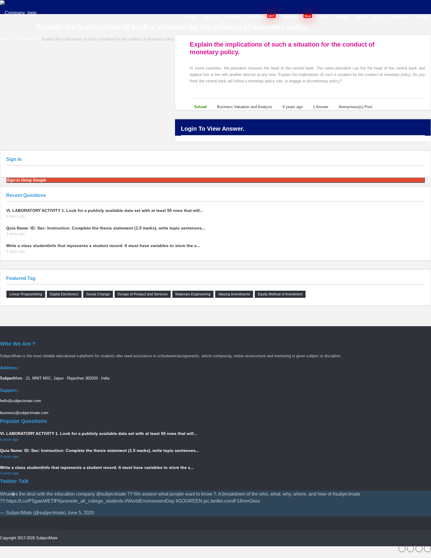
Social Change (98, 294)
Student (342, 17)
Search (422, 17)
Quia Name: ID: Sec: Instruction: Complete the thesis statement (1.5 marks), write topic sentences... (105, 228)
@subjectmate (111, 493)
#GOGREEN (189, 501)
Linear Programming (25, 294)
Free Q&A (262, 16)
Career (361, 17)
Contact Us (399, 17)
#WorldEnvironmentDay (149, 501)
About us (210, 17)
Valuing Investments (234, 294)
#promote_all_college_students (90, 501)
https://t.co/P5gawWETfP (32, 501)
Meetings (233, 17)
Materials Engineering (193, 294)
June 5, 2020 (80, 512)
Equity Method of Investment (280, 294)
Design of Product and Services (143, 294)
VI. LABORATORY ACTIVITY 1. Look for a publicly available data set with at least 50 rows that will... (104, 210)
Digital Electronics (64, 294)
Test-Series (297, 16)
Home (190, 17)
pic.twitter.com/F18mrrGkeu (231, 501)
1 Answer (320, 107)
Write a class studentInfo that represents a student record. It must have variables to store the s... (103, 245)
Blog (378, 17)
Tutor (323, 17)
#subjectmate (346, 493)
